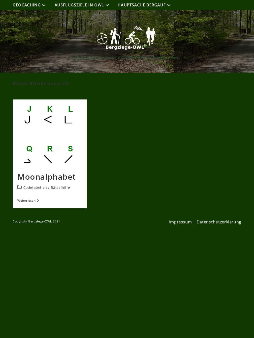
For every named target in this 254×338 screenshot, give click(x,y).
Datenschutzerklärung (219, 222)
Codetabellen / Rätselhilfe (46, 187)
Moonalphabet (46, 176)
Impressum (180, 222)
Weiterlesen (28, 201)
